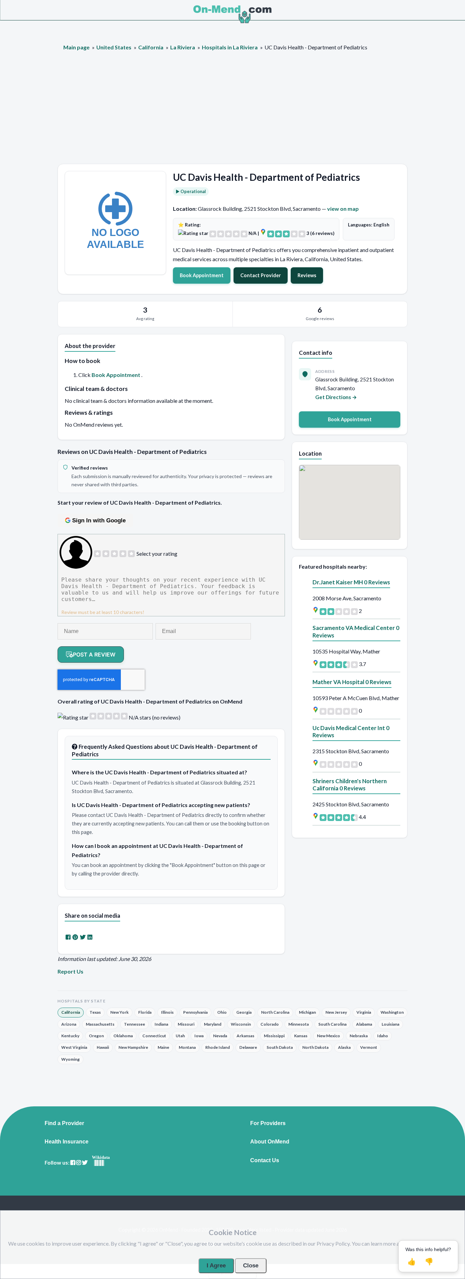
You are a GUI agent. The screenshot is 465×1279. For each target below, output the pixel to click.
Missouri (186, 1024)
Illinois (167, 1012)
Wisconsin (241, 1024)
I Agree (216, 1265)
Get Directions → (336, 397)
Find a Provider (64, 1123)
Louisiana (390, 1024)
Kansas (300, 1035)
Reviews (307, 275)
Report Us (70, 971)
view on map (343, 208)
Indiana (161, 1024)
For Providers (268, 1123)
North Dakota (315, 1047)
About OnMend (269, 1141)
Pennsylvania (195, 1012)
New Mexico (328, 1035)
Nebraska (359, 1035)
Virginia (363, 1012)
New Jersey (336, 1012)
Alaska (344, 1047)
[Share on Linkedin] (89, 937)
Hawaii (103, 1047)
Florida (144, 1012)
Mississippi (274, 1035)
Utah (180, 1035)
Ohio (222, 1012)
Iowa (199, 1035)
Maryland (212, 1024)
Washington (392, 1012)
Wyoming (70, 1059)
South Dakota (280, 1047)
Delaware (248, 1047)
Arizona (68, 1024)
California (70, 1012)
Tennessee (134, 1024)
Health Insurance (67, 1141)
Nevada (220, 1035)
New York (119, 1012)
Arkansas (245, 1035)
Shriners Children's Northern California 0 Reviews (349, 784)
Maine (163, 1047)
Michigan (307, 1012)
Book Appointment (202, 275)
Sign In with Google (99, 520)
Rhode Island (217, 1047)
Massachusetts (100, 1024)
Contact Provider (260, 275)
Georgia (244, 1012)
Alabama (364, 1024)
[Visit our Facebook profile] (72, 1163)
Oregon (96, 1035)
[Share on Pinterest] (75, 937)
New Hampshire (133, 1047)
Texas (95, 1012)
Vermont (368, 1047)
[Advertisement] (232, 112)
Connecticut (154, 1035)
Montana (187, 1047)
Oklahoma (123, 1035)
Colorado (269, 1024)
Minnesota (298, 1024)
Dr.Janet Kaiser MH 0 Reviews (351, 582)
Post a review (94, 654)
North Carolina (275, 1012)
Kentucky (70, 1035)
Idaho (382, 1035)
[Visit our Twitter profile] (84, 1163)
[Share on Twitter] (82, 937)
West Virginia (74, 1047)
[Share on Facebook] (68, 937)
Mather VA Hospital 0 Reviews (351, 681)
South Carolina (332, 1024)
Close (250, 1265)
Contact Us (264, 1160)
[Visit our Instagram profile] (78, 1163)
